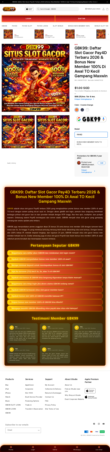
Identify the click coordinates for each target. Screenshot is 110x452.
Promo (11, 449)
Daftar (55, 449)
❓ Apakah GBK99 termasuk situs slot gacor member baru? (36, 290)
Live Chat (99, 449)
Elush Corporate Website (74, 399)
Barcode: (91, 80)
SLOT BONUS (58, 26)
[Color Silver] (87, 110)
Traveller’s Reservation (34, 409)
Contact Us (49, 397)
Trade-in (28, 405)
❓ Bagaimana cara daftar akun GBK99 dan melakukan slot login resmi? (42, 253)
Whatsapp (77, 449)
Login (33, 449)
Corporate (29, 389)
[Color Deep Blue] (82, 110)
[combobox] (57, 9)
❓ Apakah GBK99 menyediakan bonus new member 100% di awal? (40, 259)
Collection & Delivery (53, 389)
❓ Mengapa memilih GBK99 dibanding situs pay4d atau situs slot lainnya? (43, 308)
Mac (7, 385)
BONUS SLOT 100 (101, 26)
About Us (68, 385)
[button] (4, 26)
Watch (7, 397)
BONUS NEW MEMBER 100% (79, 26)
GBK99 (4, 26)
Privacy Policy (50, 405)
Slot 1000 (29, 393)
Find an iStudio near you (72, 390)
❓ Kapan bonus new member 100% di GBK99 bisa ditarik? (36, 302)
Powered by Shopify (98, 435)
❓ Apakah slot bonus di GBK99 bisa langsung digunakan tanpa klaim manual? (45, 278)
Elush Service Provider (33, 397)
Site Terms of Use (52, 409)
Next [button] (107, 2)
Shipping (87, 91)
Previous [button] (3, 2)
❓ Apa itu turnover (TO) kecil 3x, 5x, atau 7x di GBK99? (34, 271)
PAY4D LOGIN (42, 26)
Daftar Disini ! (93, 2)
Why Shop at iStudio (73, 395)
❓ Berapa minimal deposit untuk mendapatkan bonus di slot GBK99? (41, 265)
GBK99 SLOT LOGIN (13, 405)
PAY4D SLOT (27, 26)
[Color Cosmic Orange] (77, 110)
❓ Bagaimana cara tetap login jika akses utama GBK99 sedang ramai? (41, 284)
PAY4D (14, 26)
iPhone (8, 393)
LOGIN (28, 19)
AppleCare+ (29, 385)
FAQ (46, 401)
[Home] (9, 9)
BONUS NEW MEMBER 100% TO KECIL (89, 143)
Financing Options (32, 401)
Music (7, 401)
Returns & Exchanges (53, 393)
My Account (49, 385)
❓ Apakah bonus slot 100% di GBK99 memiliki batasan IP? (36, 296)
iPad (7, 389)
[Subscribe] (38, 430)
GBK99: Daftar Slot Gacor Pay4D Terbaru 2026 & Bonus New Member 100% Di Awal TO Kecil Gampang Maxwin (55, 2)
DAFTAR (81, 19)
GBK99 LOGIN (10, 409)
